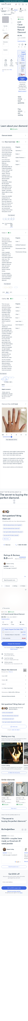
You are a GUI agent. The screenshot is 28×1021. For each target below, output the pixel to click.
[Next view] (12, 23)
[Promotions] (16, 4)
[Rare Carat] (5, 4)
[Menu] (26, 4)
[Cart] (23, 4)
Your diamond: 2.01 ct (11, 439)
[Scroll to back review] (22, 829)
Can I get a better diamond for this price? (11, 722)
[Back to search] (2, 586)
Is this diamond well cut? (8, 719)
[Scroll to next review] (25, 829)
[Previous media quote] (14, 500)
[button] (5, 20)
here (6, 157)
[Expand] (23, 410)
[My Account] (19, 4)
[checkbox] (20, 56)
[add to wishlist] (10, 19)
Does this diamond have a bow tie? (10, 715)
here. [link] (20, 455)
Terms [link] (21, 892)
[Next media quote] (14, 503)
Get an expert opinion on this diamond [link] (13, 467)
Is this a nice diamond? (7, 712)
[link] (22, 79)
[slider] (14, 436)
